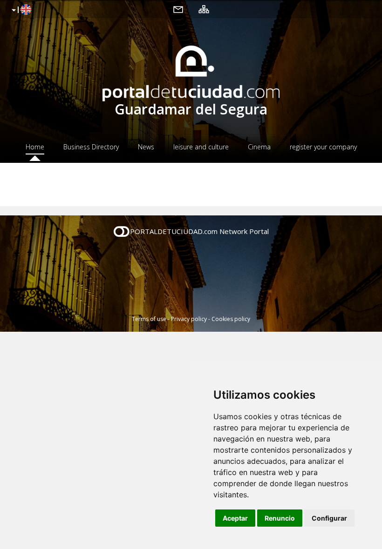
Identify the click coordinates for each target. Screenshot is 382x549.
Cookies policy (230, 319)
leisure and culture (201, 146)
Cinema (259, 146)
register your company (323, 146)
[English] (20, 10)
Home (35, 146)
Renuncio (280, 518)
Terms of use (149, 319)
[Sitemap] (204, 9)
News (146, 146)
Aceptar (235, 518)
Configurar (329, 518)
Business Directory (91, 146)
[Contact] (178, 9)
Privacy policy (189, 319)
